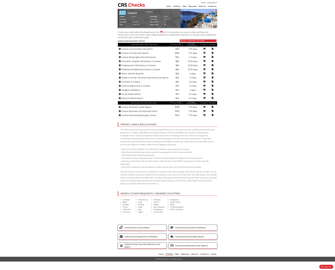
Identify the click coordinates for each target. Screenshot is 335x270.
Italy (139, 209)
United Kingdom (177, 207)
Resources (193, 6)
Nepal (156, 205)
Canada (126, 205)
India (140, 202)
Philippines (158, 209)
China (125, 207)
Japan (140, 212)
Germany (126, 212)
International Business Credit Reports (191, 246)
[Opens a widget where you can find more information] (326, 267)
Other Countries (176, 209)
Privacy (213, 254)
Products (176, 6)
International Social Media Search (189, 237)
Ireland (141, 205)
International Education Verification (190, 228)
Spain (172, 205)
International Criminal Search (137, 228)
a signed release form (159, 35)
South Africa (175, 202)
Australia (126, 200)
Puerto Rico (158, 212)
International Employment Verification (141, 237)
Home (168, 6)
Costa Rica (127, 209)
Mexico (156, 202)
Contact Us (212, 6)
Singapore (174, 200)
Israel (140, 207)
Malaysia (157, 200)
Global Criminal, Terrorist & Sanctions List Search (142, 245)
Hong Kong (143, 200)
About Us (202, 6)
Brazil (125, 202)
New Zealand (159, 207)
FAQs (184, 6)
